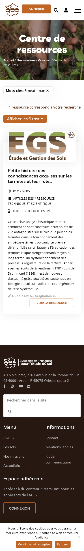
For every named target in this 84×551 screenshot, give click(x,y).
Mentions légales (59, 447)
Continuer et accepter (34, 544)
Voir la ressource (52, 303)
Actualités (11, 465)
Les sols (9, 447)
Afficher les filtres (23, 118)
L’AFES (8, 438)
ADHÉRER (36, 9)
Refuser (62, 544)
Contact (51, 438)
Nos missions (26, 60)
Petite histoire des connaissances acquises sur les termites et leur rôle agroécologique (40, 178)
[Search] (56, 10)
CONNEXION (19, 508)
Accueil (8, 60)
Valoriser (44, 60)
